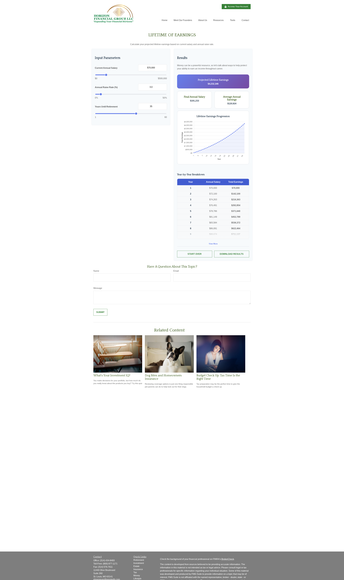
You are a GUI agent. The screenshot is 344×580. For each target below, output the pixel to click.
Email (176, 271)
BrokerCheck (227, 559)
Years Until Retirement (106, 107)
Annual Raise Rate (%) (106, 87)
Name (96, 271)
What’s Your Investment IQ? (111, 375)
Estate (136, 566)
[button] (165, 20)
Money (136, 575)
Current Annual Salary (106, 68)
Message (97, 288)
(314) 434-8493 (107, 560)
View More (213, 244)
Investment (138, 563)
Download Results (231, 254)
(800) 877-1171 (110, 564)
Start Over (195, 254)
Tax (135, 572)
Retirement (138, 560)
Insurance (138, 569)
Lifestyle (137, 578)
